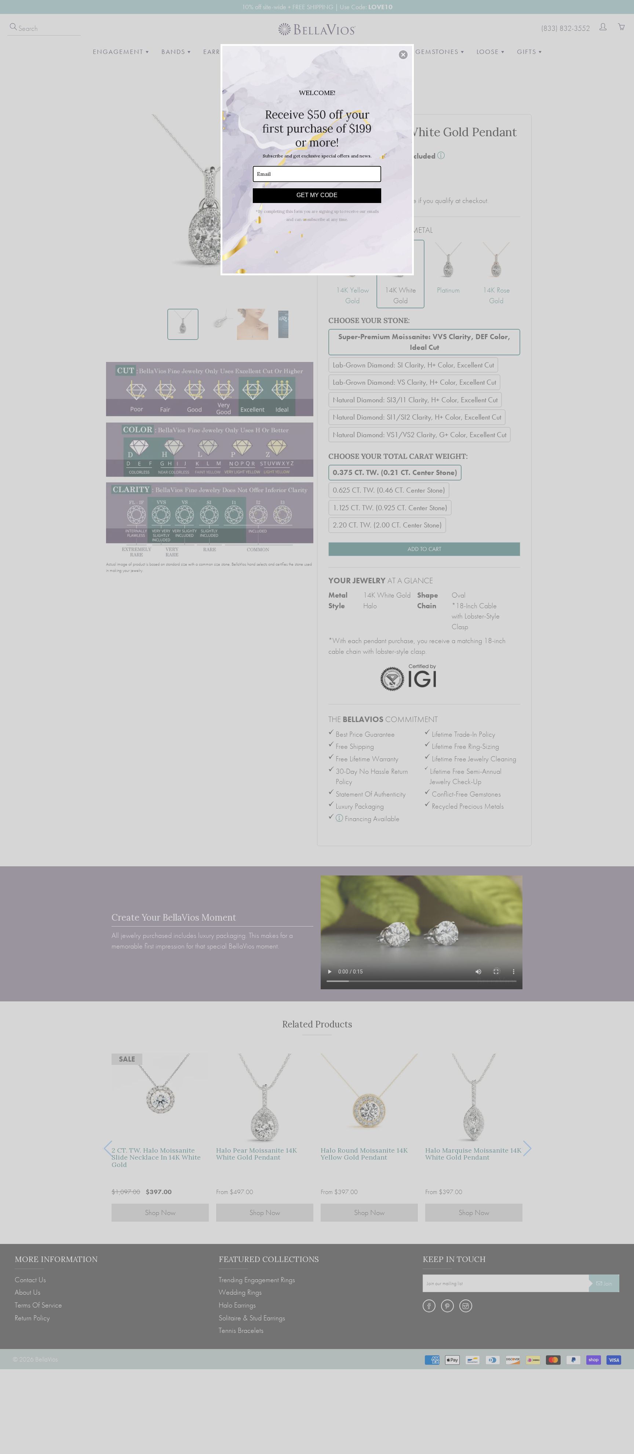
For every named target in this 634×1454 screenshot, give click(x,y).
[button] (403, 54)
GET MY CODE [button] (317, 195)
